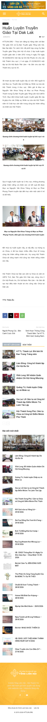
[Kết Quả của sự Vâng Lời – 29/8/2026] (8, 512)
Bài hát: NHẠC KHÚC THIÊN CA (27, 628)
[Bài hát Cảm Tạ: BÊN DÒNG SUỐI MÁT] (8, 565)
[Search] (43, 13)
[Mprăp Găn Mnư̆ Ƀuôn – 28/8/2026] (8, 608)
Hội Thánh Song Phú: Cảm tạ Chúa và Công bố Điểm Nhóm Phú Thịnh (30, 414)
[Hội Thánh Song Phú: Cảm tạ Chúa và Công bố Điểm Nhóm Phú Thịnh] (9, 414)
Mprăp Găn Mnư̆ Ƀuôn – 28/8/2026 (29, 606)
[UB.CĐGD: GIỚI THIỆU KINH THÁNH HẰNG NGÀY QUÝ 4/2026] (8, 641)
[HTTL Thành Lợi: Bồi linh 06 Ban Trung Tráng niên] (9, 354)
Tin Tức (14, 20)
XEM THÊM (27, 345)
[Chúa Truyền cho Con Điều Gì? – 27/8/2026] (8, 651)
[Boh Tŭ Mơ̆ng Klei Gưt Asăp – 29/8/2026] (8, 533)
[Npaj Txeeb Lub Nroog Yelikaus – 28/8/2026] (8, 619)
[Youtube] (26, 695)
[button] (4, 13)
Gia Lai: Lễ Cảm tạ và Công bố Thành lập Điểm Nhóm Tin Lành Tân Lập (30, 402)
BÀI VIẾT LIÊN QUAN (12, 345)
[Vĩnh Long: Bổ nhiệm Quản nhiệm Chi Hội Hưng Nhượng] (9, 378)
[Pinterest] (16, 315)
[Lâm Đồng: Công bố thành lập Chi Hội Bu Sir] (9, 366)
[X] (10, 315)
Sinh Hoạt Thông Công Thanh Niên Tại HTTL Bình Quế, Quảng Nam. (35, 333)
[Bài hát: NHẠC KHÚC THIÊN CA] (8, 630)
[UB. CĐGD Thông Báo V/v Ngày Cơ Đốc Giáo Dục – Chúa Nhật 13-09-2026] (8, 555)
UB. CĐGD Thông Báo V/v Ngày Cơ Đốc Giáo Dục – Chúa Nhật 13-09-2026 (29, 554)
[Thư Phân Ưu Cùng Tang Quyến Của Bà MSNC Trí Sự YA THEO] (8, 576)
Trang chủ (6, 20)
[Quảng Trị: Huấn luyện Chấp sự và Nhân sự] (9, 390)
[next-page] (8, 423)
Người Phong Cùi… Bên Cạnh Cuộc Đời (12, 332)
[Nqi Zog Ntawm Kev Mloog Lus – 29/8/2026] (8, 544)
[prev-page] (4, 423)
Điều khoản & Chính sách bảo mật (20, 708)
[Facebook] (5, 315)
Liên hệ (36, 708)
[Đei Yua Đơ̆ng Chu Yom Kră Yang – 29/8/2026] (8, 523)
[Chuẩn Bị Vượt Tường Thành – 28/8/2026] (8, 587)
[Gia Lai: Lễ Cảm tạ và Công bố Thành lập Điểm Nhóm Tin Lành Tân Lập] (9, 402)
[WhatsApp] (22, 315)
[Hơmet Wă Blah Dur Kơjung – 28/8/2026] (8, 598)
